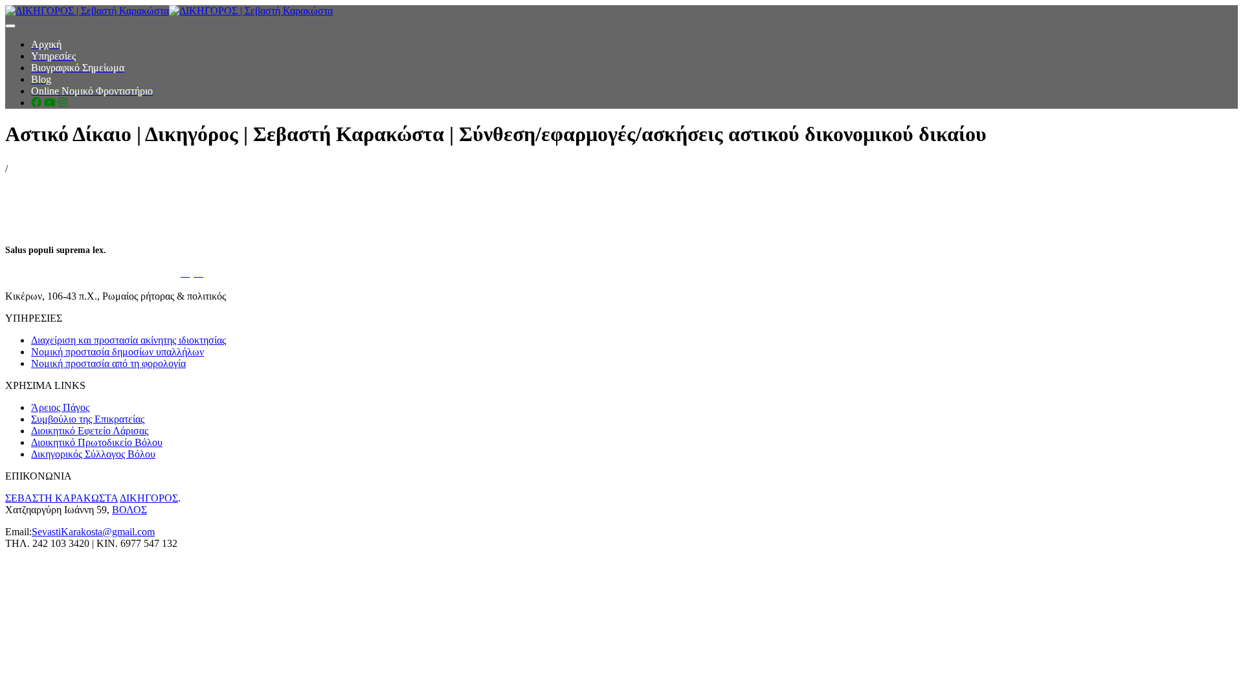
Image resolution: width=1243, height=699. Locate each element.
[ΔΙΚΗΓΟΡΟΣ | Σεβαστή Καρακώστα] (169, 10)
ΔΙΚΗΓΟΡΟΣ (149, 498)
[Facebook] (36, 102)
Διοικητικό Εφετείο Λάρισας (89, 430)
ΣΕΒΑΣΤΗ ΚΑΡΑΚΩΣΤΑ (61, 498)
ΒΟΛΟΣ (129, 509)
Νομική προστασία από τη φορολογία (108, 363)
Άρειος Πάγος (60, 407)
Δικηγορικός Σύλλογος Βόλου (93, 454)
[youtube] (50, 102)
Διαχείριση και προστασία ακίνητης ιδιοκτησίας (128, 340)
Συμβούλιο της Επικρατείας (87, 419)
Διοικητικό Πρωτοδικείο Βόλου (96, 442)
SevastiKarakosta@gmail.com (93, 531)
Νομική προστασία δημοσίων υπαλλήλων (117, 351)
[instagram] (62, 102)
